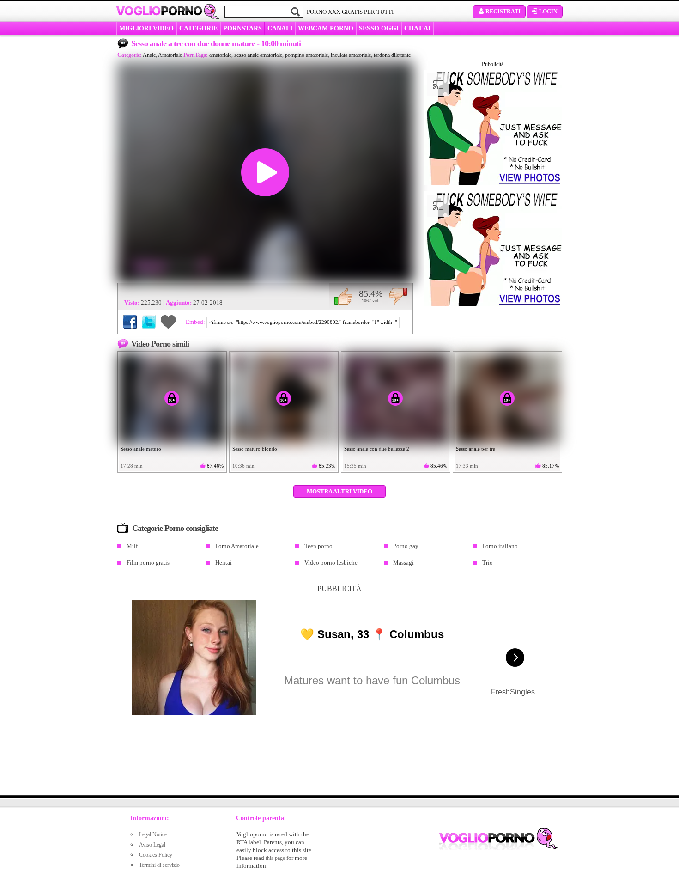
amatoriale (220, 55)
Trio (487, 562)
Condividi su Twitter (149, 322)
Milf (132, 545)
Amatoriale (170, 55)
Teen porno (318, 545)
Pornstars (242, 28)
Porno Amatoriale (237, 545)
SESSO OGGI (379, 28)
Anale (149, 55)
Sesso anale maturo (141, 448)
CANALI (279, 28)
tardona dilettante (392, 55)
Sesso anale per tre (475, 448)
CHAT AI (417, 28)
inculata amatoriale (351, 55)
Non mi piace (398, 296)
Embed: (196, 321)
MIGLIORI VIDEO (146, 28)
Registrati (503, 11)
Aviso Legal (152, 844)
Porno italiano (500, 545)
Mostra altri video (339, 491)
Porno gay (405, 545)
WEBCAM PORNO (325, 28)
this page (275, 858)
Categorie (198, 28)
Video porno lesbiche (331, 562)
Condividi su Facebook (130, 322)
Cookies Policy (155, 855)
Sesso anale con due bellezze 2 (376, 448)
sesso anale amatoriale (258, 55)
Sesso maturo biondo (254, 448)
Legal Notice (153, 834)
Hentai (223, 562)
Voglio (159, 11)
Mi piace (343, 296)
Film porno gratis (148, 562)
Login (548, 11)
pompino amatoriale (306, 55)
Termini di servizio (159, 865)
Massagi (403, 562)
